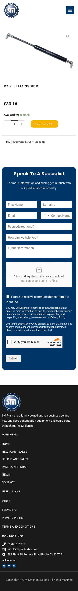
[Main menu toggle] (70, 10)
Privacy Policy (12, 518)
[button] (68, 36)
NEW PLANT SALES (14, 451)
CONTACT (8, 482)
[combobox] (45, 215)
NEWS (6, 474)
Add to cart (44, 123)
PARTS (6, 501)
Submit (13, 358)
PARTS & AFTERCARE (15, 467)
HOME (6, 444)
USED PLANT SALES (15, 459)
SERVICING (9, 510)
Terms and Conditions (18, 526)
